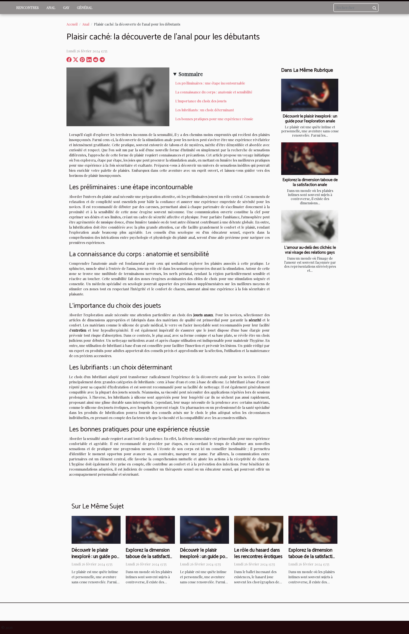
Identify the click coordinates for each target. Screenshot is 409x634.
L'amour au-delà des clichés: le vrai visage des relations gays (310, 250)
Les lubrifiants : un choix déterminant (204, 110)
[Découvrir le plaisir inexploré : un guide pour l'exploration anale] (309, 95)
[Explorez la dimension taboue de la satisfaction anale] (309, 158)
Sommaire (191, 73)
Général (84, 7)
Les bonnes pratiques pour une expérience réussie (214, 119)
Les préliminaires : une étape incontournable (210, 83)
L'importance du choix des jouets (200, 101)
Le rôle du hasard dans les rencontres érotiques (258, 553)
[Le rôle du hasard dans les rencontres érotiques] (258, 529)
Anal (50, 7)
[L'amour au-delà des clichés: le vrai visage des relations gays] (309, 226)
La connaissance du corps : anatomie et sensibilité (213, 92)
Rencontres (27, 7)
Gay (66, 7)
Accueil (72, 24)
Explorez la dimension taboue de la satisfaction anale (310, 182)
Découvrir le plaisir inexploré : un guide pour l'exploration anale (310, 119)
